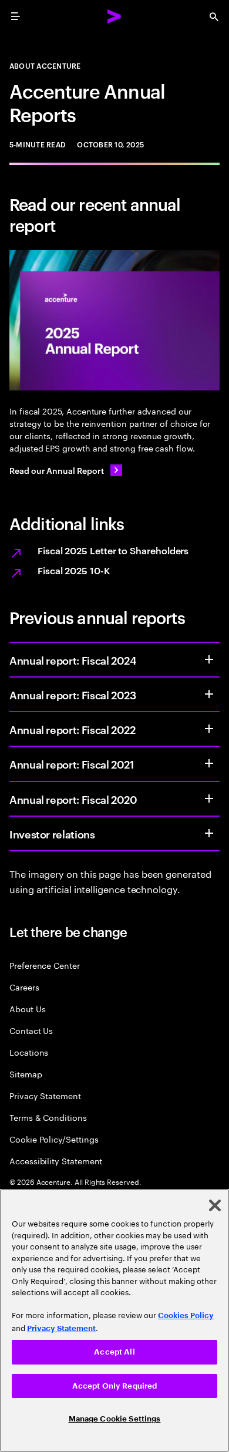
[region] (114, 1320)
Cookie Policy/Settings (53, 1139)
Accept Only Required (114, 1386)
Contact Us (31, 1030)
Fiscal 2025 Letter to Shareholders (113, 550)
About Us (27, 1008)
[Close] (215, 1205)
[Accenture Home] (114, 16)
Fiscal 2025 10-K (74, 570)
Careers (24, 987)
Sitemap (25, 1073)
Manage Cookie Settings (115, 1419)
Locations (28, 1052)
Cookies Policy (186, 1315)
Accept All (114, 1352)
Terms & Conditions (48, 1117)
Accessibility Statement (55, 1160)
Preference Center (44, 965)
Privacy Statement (45, 1095)
